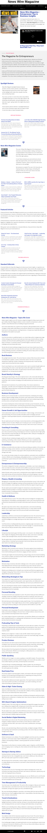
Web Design (6, 813)
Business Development (10, 393)
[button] (46, 7)
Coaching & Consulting (10, 427)
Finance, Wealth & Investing (12, 479)
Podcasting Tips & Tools (10, 623)
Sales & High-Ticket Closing (12, 686)
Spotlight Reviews (17, 5)
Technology (6, 767)
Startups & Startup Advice (11, 752)
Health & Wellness (8, 496)
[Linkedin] (41, 831)
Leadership (6, 513)
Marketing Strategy (9, 546)
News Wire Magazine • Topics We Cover (16, 318)
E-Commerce (6, 445)
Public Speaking (8, 656)
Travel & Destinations (9, 798)
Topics (21, 8)
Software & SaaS (8, 734)
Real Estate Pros (8, 671)
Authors (5, 335)
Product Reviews (8, 640)
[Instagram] (35, 831)
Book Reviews (7, 355)
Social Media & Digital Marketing (13, 717)
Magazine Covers (5, 5)
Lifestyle (5, 530)
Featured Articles (30, 5)
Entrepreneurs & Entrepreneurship (14, 463)
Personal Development (10, 608)
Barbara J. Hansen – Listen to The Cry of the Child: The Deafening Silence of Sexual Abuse (11, 183)
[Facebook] (31, 831)
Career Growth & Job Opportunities (14, 410)
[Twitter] (38, 831)
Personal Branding (8, 592)
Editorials (40, 5)
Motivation (6, 561)
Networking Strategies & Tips (12, 577)
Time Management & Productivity (14, 782)
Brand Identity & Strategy (11, 374)
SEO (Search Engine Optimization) (14, 702)
